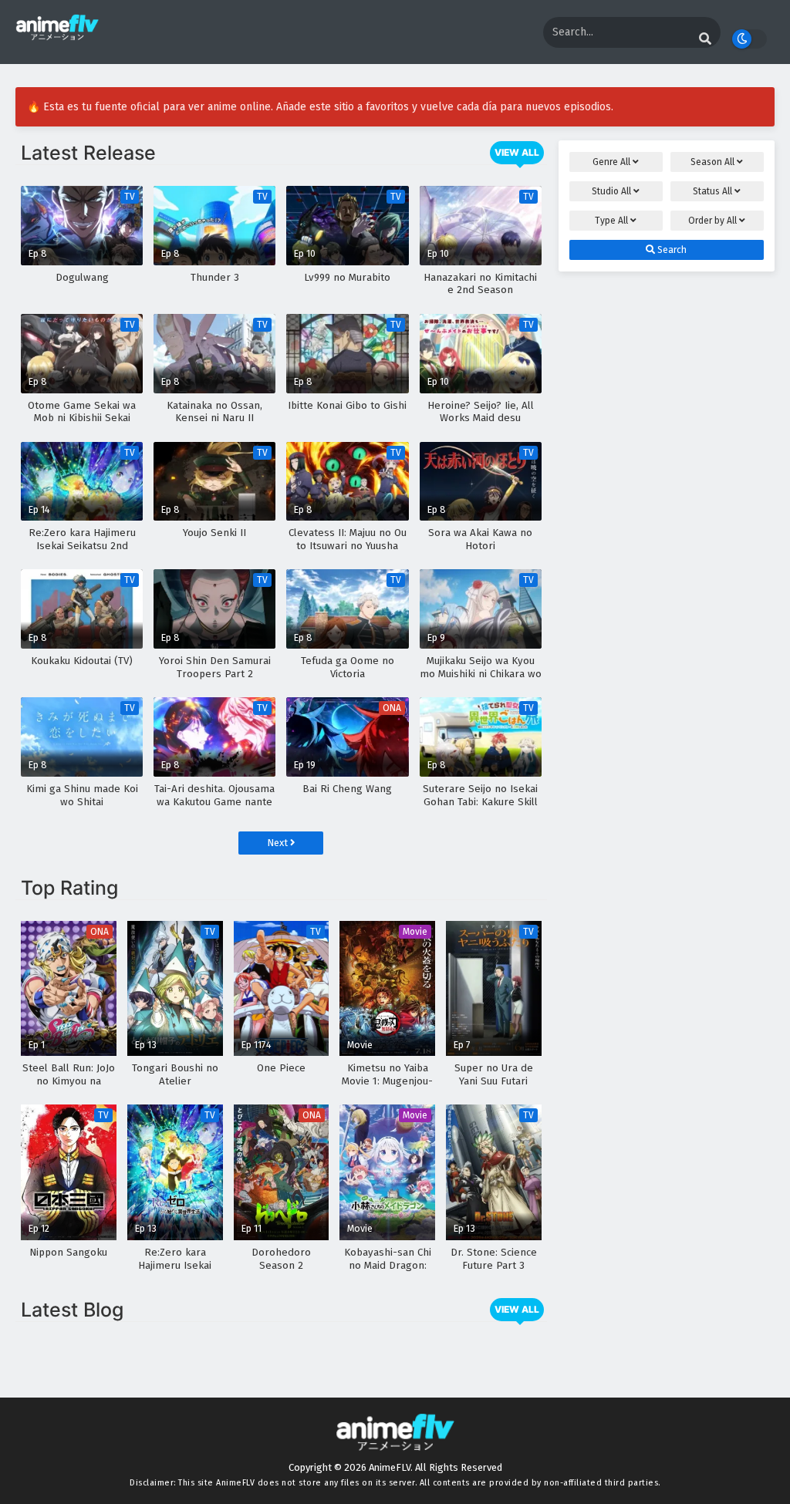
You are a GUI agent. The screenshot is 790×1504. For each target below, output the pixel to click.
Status (712, 191)
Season (712, 162)
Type (611, 220)
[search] (705, 39)
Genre (611, 162)
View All (517, 152)
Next (278, 842)
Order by (712, 220)
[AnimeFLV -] (57, 33)
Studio (611, 191)
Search (671, 249)
